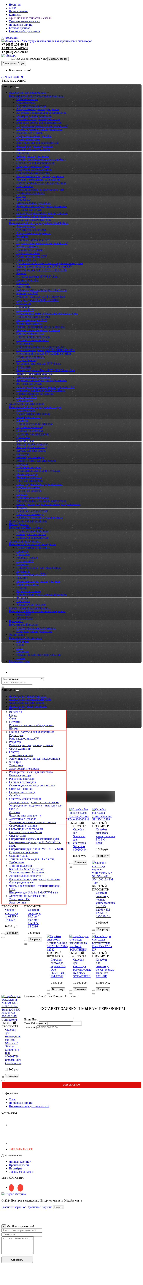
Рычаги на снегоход (29, 477)
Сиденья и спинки (28, 487)
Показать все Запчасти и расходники (32, 544)
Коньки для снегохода (30, 457)
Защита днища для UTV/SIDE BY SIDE (41, 269)
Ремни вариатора (27, 474)
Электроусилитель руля (31, 604)
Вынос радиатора (27, 246)
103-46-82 (14, 44)
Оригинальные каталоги (24, 21)
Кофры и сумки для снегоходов (36, 460)
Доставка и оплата (20, 24)
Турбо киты (23, 366)
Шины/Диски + (19, 524)
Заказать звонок (58, 58)
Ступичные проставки (30, 192)
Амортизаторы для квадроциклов (37, 109)
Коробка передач (27, 557)
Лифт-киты (23, 303)
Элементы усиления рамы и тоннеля (39, 517)
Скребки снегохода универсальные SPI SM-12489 (105, 836)
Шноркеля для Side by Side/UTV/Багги (40, 390)
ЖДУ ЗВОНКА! (71, 1084)
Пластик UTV (25, 310)
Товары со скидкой (21, 1171)
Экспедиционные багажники (35, 393)
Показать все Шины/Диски (26, 527)
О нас (12, 7)
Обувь (20, 644)
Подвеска (22, 464)
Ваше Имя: (31, 1019)
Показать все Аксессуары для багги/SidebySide (38, 223)
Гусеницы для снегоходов (32, 433)
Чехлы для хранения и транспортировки (42, 213)
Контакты (15, 14)
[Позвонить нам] (3, 1281)
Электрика (23, 601)
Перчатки (22, 651)
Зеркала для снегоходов (31, 450)
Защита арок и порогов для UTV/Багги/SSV (44, 266)
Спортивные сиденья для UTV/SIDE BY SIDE (45, 350)
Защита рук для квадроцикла (34, 146)
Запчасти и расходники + (25, 540)
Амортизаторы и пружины (33, 233)
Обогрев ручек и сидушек (32, 166)
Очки (19, 648)
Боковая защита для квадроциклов (38, 119)
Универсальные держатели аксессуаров (41, 500)
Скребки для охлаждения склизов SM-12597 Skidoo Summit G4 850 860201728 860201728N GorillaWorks (13, 1046)
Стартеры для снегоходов (32, 497)
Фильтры (22, 597)
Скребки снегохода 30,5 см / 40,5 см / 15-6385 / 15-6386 (34, 918)
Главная (6, 1207)
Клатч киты (23, 286)
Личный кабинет (20, 672)
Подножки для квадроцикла (34, 169)
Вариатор (22, 420)
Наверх (58, 1207)
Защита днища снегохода (32, 443)
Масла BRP (23, 614)
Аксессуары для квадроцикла (27, 696)
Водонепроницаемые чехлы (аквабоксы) (42, 126)
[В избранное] (2, 933)
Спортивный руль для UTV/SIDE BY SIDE (43, 353)
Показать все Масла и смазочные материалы (37, 611)
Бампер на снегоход (29, 417)
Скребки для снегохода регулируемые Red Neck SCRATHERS (82, 968)
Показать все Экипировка (25, 638)
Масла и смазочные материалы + (30, 607)
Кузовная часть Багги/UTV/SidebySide (40, 296)
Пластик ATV (25, 561)
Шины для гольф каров (31, 534)
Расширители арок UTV (31, 320)
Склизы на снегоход (29, 490)
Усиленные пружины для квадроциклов (41, 594)
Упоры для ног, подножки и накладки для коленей (48, 504)
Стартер (21, 587)
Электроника (24, 400)
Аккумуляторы (25, 102)
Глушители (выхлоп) (29, 427)
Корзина (47, 1207)
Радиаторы (23, 571)
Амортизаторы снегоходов (33, 413)
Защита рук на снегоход (31, 447)
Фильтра (21, 507)
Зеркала (21, 273)
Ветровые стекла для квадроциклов (39, 122)
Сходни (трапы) (26, 360)
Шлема (20, 658)
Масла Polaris (24, 617)
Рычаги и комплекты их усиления (38, 179)
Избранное (19, 1207)
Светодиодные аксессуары (33, 336)
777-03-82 (14, 48)
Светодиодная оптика (30, 333)
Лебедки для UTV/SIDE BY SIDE (37, 300)
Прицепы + (16, 621)
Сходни (21, 196)
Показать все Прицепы (23, 624)
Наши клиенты (18, 11)
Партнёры (15, 1168)
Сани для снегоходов (29, 480)
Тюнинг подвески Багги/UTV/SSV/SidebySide (45, 370)
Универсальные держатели (33, 202)
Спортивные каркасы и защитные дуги (41, 346)
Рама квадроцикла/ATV (31, 574)
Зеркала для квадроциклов (33, 149)
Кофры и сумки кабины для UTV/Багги (41, 290)
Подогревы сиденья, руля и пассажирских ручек (47, 313)
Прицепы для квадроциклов (34, 631)
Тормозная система (28, 591)
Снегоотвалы (24, 186)
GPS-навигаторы (27, 99)
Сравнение (34, 1207)
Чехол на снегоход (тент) (32, 510)
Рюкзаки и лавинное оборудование (38, 654)
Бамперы (22, 236)
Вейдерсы (22, 641)
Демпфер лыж (25, 440)
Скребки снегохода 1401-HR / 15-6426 (11, 914)
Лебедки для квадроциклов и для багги (41, 159)
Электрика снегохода (29, 514)
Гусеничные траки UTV (31, 256)
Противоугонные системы (33, 172)
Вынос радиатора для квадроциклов (39, 129)
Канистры (22, 152)
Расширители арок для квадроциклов (40, 176)
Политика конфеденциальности (29, 1106)
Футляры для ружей (29, 209)
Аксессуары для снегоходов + (28, 403)
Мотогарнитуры (19, 661)
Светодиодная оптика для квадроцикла (41, 182)
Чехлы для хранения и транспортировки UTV (45, 387)
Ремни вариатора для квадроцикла (38, 581)
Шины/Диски (17, 709)
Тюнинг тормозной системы (34, 373)
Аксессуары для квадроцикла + (29, 92)
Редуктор (22, 577)
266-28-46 (14, 52)
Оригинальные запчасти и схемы (30, 18)
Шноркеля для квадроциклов (34, 216)
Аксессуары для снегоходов (26, 702)
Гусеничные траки (28, 139)
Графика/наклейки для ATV (34, 136)
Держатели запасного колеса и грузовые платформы (49, 263)
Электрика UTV (26, 397)
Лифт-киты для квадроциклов (35, 162)
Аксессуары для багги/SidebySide (30, 699)
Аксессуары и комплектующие (36, 627)
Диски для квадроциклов (32, 530)
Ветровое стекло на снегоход (34, 423)
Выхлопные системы (29, 132)
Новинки (15, 4)
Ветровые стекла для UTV (33, 239)
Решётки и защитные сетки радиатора (40, 326)
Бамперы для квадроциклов (34, 115)
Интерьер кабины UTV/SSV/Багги (38, 276)
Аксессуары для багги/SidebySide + (31, 219)
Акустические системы (31, 105)
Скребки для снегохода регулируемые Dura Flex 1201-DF (105, 968)
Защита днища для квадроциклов (37, 142)
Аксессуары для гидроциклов (28, 520)
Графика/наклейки (28, 253)
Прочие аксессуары (28, 467)
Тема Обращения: (35, 1023)
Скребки (21, 494)
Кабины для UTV (27, 279)
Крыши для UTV (27, 293)
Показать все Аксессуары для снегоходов (35, 407)
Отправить (17, 1259)
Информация (9, 37)
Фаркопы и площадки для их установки (41, 206)
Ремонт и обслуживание (24, 31)
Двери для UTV (26, 259)
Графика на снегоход (29, 430)
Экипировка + (18, 634)
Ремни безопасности (29, 323)
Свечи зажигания (27, 584)
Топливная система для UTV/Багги (38, 363)
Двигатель (23, 437)
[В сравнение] (2, 937)
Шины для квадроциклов (32, 537)
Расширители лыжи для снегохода (38, 470)
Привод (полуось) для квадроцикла (38, 567)
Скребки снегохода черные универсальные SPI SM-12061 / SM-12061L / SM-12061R (105, 904)
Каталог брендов (19, 28)
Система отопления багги (32, 340)
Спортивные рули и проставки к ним (40, 189)
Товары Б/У (23, 199)
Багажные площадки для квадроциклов (41, 112)
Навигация (23, 306)
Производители (19, 1165)
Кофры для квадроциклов (32, 156)
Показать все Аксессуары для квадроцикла (36, 95)
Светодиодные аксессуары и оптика (39, 484)
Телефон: (30, 1027)
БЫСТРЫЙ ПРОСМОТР (9, 904)
